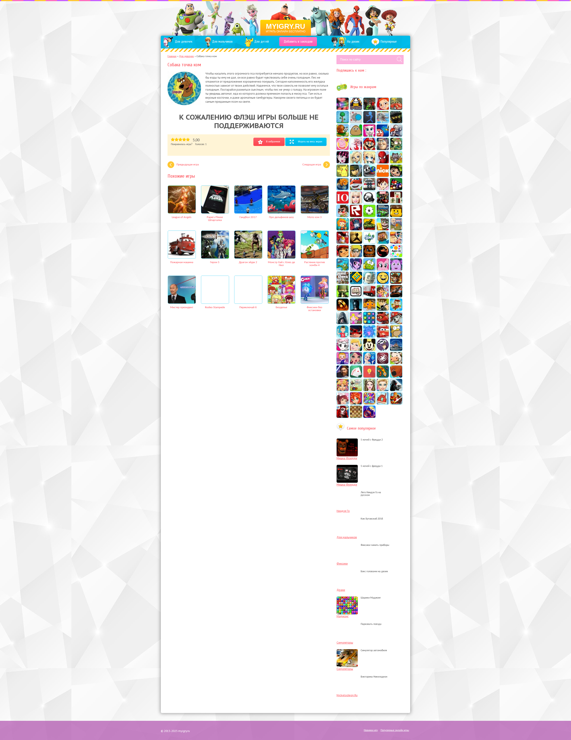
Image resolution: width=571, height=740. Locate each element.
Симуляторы (345, 642)
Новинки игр (371, 730)
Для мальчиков (347, 537)
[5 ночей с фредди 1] (348, 466)
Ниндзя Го (343, 511)
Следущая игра (311, 164)
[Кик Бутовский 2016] (348, 519)
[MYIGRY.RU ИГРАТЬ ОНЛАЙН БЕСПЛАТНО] (285, 18)
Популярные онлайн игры (395, 730)
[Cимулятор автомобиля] (348, 650)
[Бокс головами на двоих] (348, 571)
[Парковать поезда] (348, 624)
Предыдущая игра (187, 164)
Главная (172, 56)
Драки (341, 590)
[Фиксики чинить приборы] (348, 545)
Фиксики (342, 563)
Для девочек (186, 56)
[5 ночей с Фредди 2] (348, 440)
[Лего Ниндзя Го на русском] (348, 495)
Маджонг (343, 616)
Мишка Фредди (347, 458)
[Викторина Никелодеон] (348, 677)
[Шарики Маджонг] (348, 598)
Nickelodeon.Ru (347, 695)
